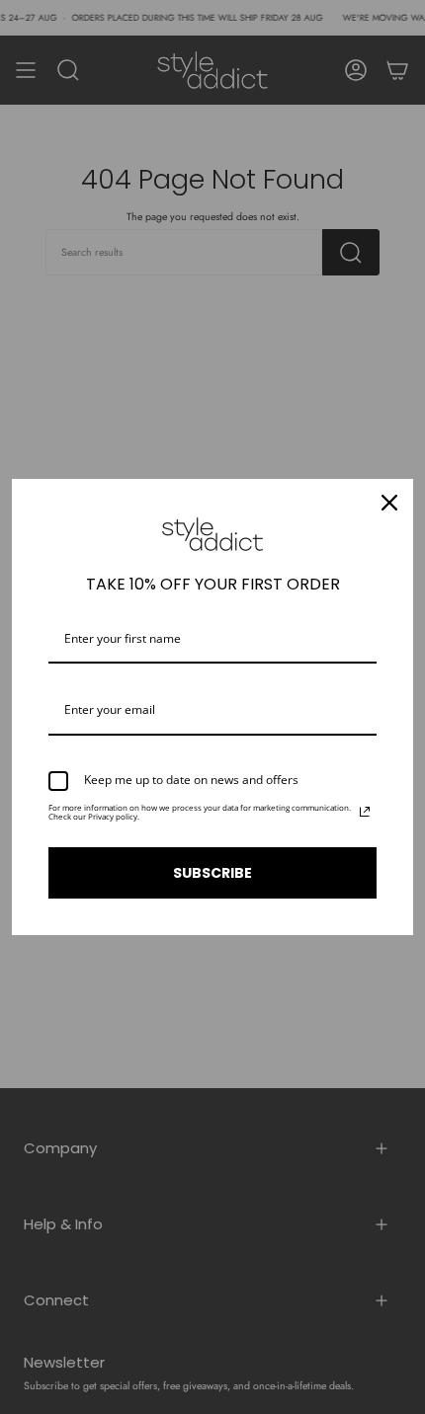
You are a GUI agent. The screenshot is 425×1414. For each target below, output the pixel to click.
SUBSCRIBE (212, 873)
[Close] (389, 502)
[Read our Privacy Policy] (365, 812)
